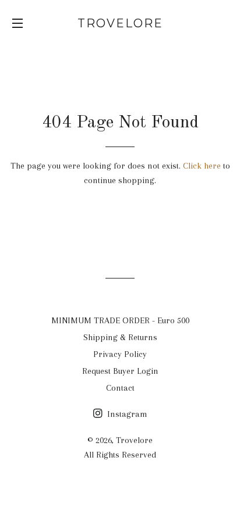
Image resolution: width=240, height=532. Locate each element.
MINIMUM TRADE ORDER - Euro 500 (120, 320)
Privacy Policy (120, 354)
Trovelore (120, 23)
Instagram (126, 414)
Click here (202, 165)
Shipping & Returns (120, 337)
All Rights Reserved (120, 454)
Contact (120, 388)
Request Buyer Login (120, 371)
